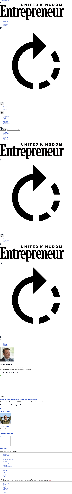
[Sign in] (1, 337)
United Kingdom (6, 123)
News (4, 23)
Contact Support (6, 463)
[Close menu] (1, 339)
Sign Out (5, 109)
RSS (4, 476)
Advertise (5, 465)
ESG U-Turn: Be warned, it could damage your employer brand (18, 399)
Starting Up (5, 21)
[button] (36, 244)
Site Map (5, 461)
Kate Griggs (3, 448)
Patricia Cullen (4, 426)
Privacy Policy (6, 455)
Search (1, 127)
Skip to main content (4, 0)
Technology (5, 24)
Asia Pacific (5, 121)
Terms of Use (6, 454)
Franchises (5, 25)
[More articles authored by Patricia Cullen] (5, 423)
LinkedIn (5, 472)
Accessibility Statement (8, 459)
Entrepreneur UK (5, 411)
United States (6, 116)
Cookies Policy (6, 458)
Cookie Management (7, 466)
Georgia (4, 118)
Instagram (5, 474)
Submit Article (6, 108)
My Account (5, 106)
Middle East (5, 122)
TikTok (4, 475)
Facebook (5, 470)
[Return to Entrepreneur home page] (32, 19)
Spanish (4, 117)
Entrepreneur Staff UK (6, 433)
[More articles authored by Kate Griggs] (5, 445)
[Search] (1, 28)
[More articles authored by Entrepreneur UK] (1, 408)
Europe (4, 125)
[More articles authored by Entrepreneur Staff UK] (1, 430)
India (4, 119)
